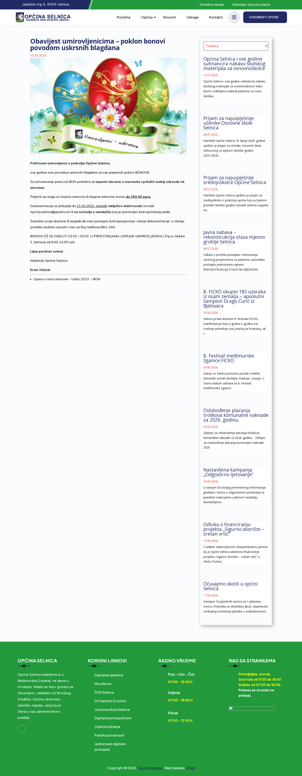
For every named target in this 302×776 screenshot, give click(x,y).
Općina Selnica (150, 768)
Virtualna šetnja (211, 4)
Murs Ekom (103, 683)
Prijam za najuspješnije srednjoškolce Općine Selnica (234, 180)
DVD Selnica (104, 692)
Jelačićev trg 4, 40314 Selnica (45, 4)
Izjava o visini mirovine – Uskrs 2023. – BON (66, 279)
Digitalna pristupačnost (113, 718)
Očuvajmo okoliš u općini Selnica (230, 586)
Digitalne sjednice (109, 675)
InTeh (190, 768)
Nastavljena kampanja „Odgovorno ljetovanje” (228, 472)
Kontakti (216, 17)
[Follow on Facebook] (284, 5)
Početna (123, 17)
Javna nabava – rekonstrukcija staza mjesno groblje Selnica (234, 237)
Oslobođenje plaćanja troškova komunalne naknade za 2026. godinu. (235, 415)
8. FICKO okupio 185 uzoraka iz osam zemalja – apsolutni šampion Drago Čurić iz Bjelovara (234, 298)
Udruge (192, 17)
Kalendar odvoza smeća (251, 4)
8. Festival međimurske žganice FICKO (228, 358)
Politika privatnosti (109, 735)
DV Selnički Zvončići (111, 701)
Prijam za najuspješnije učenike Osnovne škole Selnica (228, 123)
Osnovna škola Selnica (112, 709)
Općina (147, 17)
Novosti (169, 17)
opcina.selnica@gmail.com (50, 212)
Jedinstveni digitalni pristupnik (110, 747)
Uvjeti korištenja (107, 726)
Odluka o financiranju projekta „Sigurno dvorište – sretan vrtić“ (233, 529)
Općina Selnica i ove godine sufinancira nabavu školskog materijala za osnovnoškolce (234, 63)
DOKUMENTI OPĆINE (264, 17)
